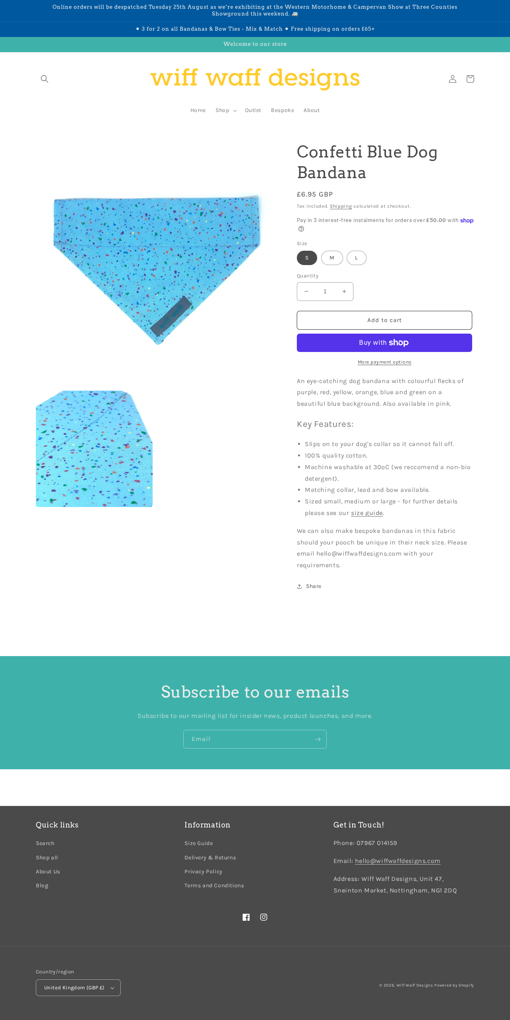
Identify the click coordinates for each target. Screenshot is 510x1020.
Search (45, 843)
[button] (44, 79)
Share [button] (314, 586)
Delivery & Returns (210, 857)
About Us (48, 871)
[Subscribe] (317, 739)
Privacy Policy (203, 871)
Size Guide (198, 843)
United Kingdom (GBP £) (74, 988)
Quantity (307, 276)
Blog (42, 885)
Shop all (47, 857)
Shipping (341, 206)
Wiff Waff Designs (414, 985)
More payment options (385, 362)
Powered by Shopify (454, 985)
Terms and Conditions (214, 885)
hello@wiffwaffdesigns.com (398, 861)
